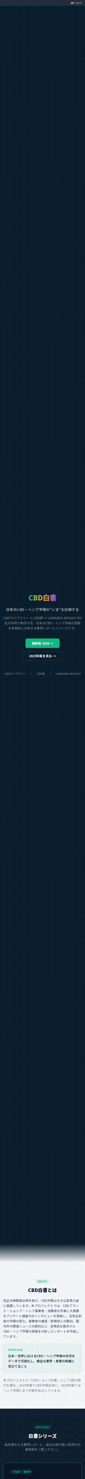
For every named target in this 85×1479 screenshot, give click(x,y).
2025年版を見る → (42, 655)
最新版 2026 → (42, 643)
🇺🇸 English (76, 2)
